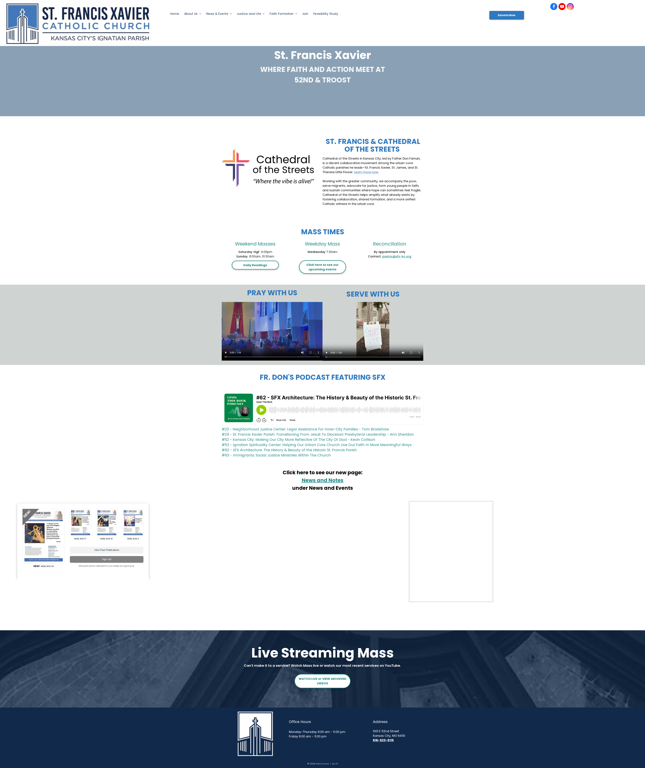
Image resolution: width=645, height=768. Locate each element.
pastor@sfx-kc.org (396, 256)
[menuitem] (175, 14)
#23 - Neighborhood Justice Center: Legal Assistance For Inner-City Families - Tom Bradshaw (305, 429)
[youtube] (562, 7)
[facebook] (553, 7)
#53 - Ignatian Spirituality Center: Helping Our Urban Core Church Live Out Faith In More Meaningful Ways (317, 444)
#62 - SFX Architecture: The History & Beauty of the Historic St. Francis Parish (289, 450)
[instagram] (570, 7)
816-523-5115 (383, 740)
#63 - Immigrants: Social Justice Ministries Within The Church (276, 455)
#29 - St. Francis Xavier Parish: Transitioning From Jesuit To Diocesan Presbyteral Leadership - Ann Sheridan (318, 434)
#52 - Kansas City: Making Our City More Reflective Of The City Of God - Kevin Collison (298, 439)
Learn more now (366, 172)
